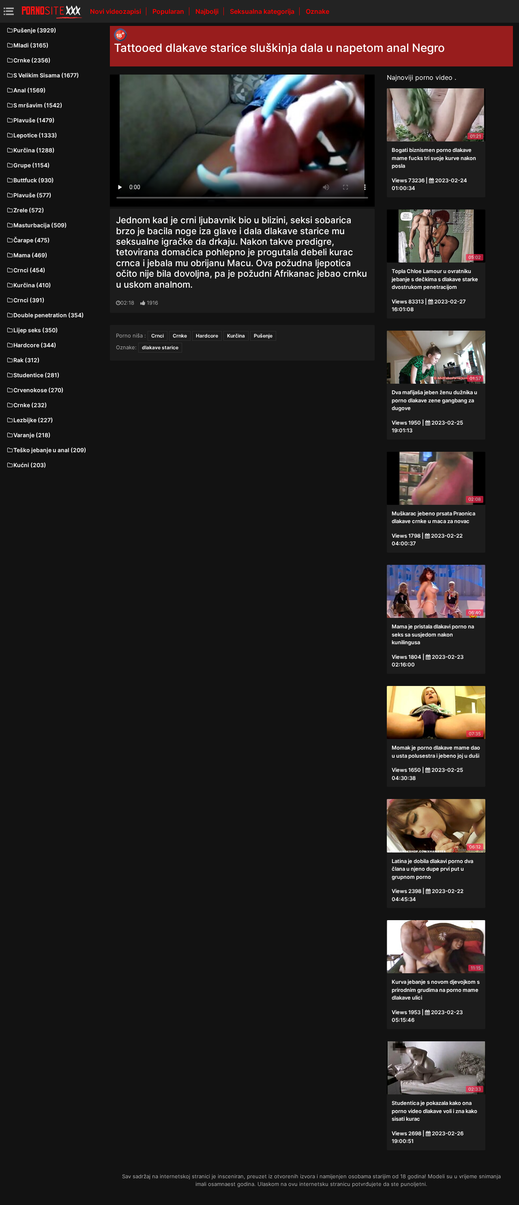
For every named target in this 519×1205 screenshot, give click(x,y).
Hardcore (207, 336)
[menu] (8, 11)
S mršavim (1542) (37, 105)
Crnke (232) (30, 405)
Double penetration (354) (48, 315)
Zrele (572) (28, 210)
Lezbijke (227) (33, 420)
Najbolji (207, 11)
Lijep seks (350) (35, 330)
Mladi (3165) (31, 45)
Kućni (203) (29, 464)
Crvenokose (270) (38, 390)
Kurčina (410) (32, 285)
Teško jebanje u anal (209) (49, 450)
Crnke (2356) (32, 60)
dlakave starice (160, 347)
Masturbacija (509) (40, 225)
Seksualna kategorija (263, 11)
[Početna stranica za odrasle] (51, 11)
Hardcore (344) (34, 345)
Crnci (157, 336)
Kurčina (236, 336)
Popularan (169, 11)
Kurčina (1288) (34, 150)
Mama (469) (30, 255)
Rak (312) (26, 360)
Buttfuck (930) (33, 180)
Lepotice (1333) (35, 135)
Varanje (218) (32, 435)
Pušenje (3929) (34, 30)
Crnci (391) (29, 300)
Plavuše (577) (32, 195)
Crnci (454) (29, 270)
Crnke (180, 336)
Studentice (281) (36, 375)
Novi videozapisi (116, 11)
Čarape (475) (31, 240)
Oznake (317, 11)
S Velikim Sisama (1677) (46, 75)
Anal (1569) (29, 90)
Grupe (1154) (31, 165)
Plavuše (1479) (34, 120)
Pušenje (263, 336)
